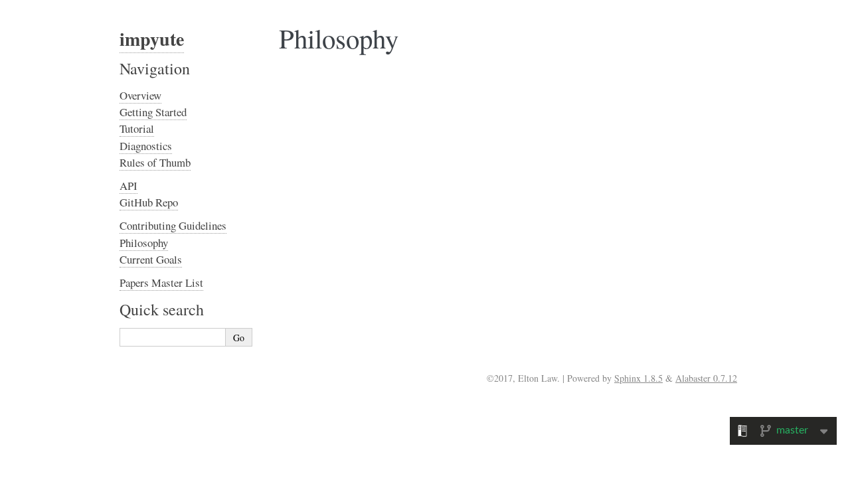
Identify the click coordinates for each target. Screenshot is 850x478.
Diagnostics (146, 145)
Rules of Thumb (155, 162)
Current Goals (151, 259)
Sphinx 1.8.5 (638, 378)
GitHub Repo (149, 202)
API (128, 185)
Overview (140, 95)
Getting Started (153, 112)
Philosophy (144, 242)
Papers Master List (161, 282)
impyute (152, 38)
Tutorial (137, 128)
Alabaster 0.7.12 (706, 378)
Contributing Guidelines (173, 225)
